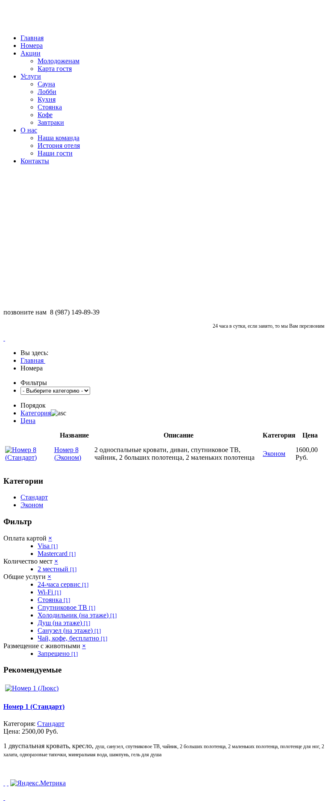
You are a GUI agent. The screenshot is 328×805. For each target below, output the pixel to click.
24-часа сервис (63, 584)
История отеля (59, 145)
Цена (27, 420)
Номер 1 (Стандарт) (33, 706)
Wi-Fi (49, 592)
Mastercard (57, 553)
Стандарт (34, 497)
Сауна (46, 84)
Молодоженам (58, 61)
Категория (35, 413)
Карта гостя (55, 68)
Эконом (31, 504)
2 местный (57, 569)
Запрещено (58, 653)
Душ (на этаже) (64, 622)
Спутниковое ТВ (66, 607)
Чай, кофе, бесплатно (72, 638)
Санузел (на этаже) (69, 630)
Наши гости (55, 153)
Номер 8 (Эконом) (67, 453)
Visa (48, 545)
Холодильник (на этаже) (77, 615)
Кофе (45, 114)
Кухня (47, 99)
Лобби (47, 91)
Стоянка (50, 107)
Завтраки (51, 122)
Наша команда (58, 137)
